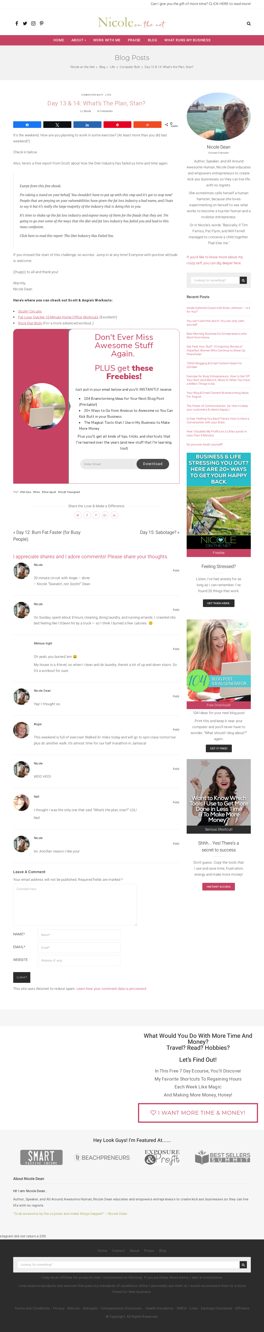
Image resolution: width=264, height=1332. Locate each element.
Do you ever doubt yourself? (205, 444)
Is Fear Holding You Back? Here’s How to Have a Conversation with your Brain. (218, 420)
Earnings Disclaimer (216, 1308)
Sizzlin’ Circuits (30, 311)
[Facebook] (16, 24)
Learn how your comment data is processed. (112, 988)
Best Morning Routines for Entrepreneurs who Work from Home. (217, 335)
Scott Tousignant (70, 492)
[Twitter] (25, 24)
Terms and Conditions (32, 1308)
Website (20, 959)
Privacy (58, 1308)
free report (50, 492)
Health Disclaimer (160, 1308)
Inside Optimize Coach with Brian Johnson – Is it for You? (218, 310)
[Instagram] (33, 24)
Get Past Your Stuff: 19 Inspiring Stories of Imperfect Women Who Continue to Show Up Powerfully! (216, 350)
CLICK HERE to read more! (230, 3)
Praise (134, 40)
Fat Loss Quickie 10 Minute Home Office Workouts (58, 317)
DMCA (182, 1308)
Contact (118, 1250)
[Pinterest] (41, 24)
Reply (176, 570)
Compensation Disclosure (122, 1308)
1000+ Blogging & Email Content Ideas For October (214, 365)
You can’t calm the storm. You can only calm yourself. (215, 323)
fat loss (26, 492)
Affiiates (242, 1308)
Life (108, 95)
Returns (73, 1308)
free (37, 492)
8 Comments (105, 111)
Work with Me (107, 40)
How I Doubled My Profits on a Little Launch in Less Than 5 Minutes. (217, 433)
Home (58, 40)
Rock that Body (30, 323)
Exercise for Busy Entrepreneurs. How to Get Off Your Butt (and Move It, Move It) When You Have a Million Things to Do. (218, 380)
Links (194, 1308)
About (77, 40)
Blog (152, 40)
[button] (249, 24)
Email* (19, 947)
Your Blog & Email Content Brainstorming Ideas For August (218, 395)
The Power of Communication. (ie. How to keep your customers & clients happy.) (217, 408)
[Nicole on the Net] (132, 21)
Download (153, 464)
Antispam (90, 1308)
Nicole (87, 111)
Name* (19, 934)
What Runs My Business (187, 40)
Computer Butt (92, 95)
